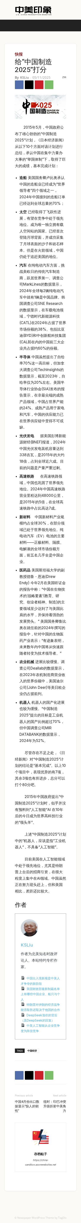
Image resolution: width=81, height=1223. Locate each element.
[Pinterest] (39, 84)
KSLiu (24, 77)
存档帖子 (40, 1154)
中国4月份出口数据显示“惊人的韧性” (27, 1106)
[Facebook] (19, 84)
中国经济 (32, 1050)
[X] (29, 84)
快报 (19, 54)
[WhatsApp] (49, 84)
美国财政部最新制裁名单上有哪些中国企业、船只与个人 (40, 994)
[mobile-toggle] (7, 25)
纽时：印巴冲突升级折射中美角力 (54, 1106)
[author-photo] (40, 1148)
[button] (75, 25)
